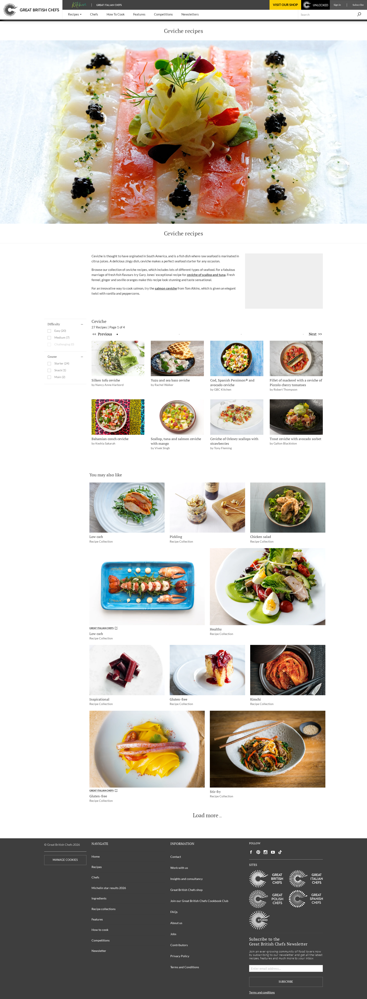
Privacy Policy (179, 956)
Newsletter (99, 951)
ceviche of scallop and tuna (206, 275)
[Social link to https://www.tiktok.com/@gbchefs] (280, 852)
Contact (175, 856)
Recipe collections (104, 909)
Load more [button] (205, 815)
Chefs (95, 877)
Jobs (173, 934)
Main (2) (59, 377)
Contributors (179, 945)
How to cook (100, 929)
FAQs (174, 912)
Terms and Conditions (184, 967)
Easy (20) (60, 330)
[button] (75, 14)
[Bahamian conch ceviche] (118, 417)
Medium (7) (61, 337)
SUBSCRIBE (286, 981)
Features (97, 919)
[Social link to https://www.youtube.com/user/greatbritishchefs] (273, 852)
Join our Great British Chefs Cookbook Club (199, 901)
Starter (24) (61, 363)
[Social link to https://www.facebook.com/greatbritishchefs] (251, 852)
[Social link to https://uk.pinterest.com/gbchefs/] (258, 852)
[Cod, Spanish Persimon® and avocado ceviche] (236, 358)
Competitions (101, 940)
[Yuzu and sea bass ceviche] (177, 358)
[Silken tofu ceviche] (118, 358)
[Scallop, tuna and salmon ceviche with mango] (177, 417)
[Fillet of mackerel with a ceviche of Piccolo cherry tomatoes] (296, 358)
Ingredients (99, 898)
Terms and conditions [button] (262, 992)
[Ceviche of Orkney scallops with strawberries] (236, 417)
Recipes (97, 867)
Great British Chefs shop (186, 890)
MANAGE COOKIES (65, 859)
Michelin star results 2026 (109, 888)
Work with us (179, 868)
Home (96, 856)
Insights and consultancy (186, 879)
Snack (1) (60, 370)
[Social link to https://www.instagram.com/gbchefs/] (266, 852)
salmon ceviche (166, 288)
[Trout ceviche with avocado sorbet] (296, 417)
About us (176, 923)
